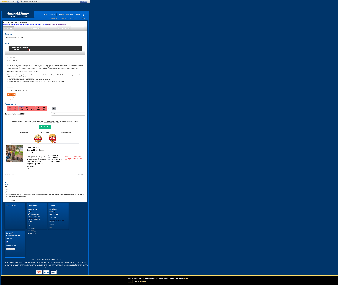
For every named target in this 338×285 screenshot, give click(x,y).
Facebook (7, 242)
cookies (185, 278)
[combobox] (67, 114)
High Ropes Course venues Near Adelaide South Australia (29, 24)
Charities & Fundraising (34, 216)
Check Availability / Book (11, 95)
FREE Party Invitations (33, 214)
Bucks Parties (53, 209)
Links (50, 227)
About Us (30, 208)
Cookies (30, 221)
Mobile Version (10, 248)
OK (130, 281)
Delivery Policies (37, 219)
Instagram (21, 1)
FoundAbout (7, 24)
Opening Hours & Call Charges (80, 19)
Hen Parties (52, 211)
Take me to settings (140, 281)
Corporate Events (53, 214)
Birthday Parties (53, 208)
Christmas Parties (54, 213)
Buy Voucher (45, 127)
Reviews (30, 211)
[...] (28, 168)
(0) (86, 15)
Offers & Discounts (32, 209)
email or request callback (14, 235)
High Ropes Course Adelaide (57, 24)
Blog (29, 223)
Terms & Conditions (33, 218)
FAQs (29, 213)
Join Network (84, 1)
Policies (30, 219)
